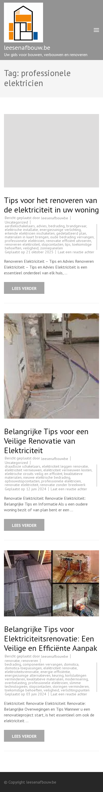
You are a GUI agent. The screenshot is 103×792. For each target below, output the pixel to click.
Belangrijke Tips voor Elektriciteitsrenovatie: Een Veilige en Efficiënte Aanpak (50, 638)
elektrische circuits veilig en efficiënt (33, 473)
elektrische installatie (21, 229)
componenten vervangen (42, 664)
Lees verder (24, 288)
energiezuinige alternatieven (27, 675)
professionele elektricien (24, 240)
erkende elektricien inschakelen (30, 233)
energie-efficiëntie (55, 671)
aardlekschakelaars (20, 226)
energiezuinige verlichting (60, 229)
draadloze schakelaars (22, 466)
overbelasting (16, 682)
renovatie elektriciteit (21, 484)
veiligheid (31, 248)
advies (41, 226)
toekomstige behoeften (23, 690)
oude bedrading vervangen (72, 237)
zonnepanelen (51, 248)
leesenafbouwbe (54, 218)
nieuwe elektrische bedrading (46, 477)
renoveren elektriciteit (22, 244)
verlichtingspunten (75, 690)
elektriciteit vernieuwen (23, 470)
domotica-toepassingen (23, 668)
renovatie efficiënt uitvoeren (68, 240)
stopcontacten (52, 244)
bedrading (56, 226)
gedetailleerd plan (71, 233)
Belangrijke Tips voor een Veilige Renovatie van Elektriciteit (46, 440)
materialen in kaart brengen (27, 237)
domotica (71, 664)
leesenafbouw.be (27, 47)
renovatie (12, 660)
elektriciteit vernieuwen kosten (67, 470)
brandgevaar (76, 226)
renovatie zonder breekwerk (62, 484)
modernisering (76, 679)
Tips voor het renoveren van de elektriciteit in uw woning (51, 205)
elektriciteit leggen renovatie (65, 466)
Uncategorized (16, 222)
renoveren (29, 660)
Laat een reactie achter (76, 252)
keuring (58, 675)
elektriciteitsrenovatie (22, 671)
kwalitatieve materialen (45, 679)
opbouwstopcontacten (22, 481)
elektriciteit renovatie (60, 668)
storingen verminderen (71, 686)
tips (68, 244)
